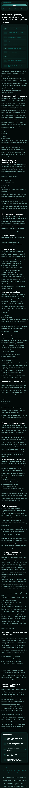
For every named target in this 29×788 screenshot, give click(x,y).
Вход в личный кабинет (13, 41)
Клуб (14, 770)
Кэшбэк (16, 8)
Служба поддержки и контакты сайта (15, 66)
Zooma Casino (7, 3)
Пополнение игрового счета (15, 44)
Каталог (10, 8)
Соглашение (23, 770)
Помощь (19, 772)
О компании (18, 770)
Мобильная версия (12, 52)
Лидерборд (23, 8)
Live (3, 770)
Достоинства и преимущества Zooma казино (15, 61)
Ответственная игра (12, 772)
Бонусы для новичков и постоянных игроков (13, 56)
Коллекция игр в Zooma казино (15, 28)
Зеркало (14, 5)
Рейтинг (10, 770)
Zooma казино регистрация (14, 37)
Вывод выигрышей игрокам (15, 48)
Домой (4, 8)
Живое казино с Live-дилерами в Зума (16, 33)
